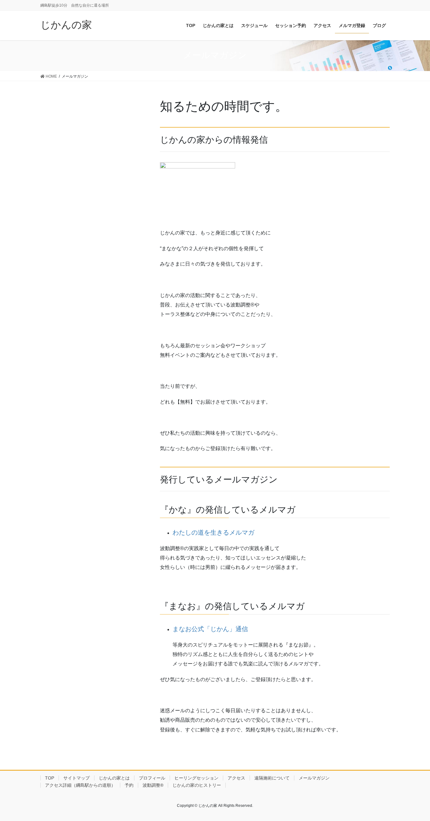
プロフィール (152, 777)
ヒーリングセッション (196, 777)
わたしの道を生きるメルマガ (213, 532)
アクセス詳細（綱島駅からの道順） (80, 785)
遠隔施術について (272, 777)
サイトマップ (76, 777)
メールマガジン (314, 777)
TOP (49, 777)
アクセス (236, 777)
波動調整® (153, 785)
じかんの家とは (114, 777)
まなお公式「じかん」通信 (210, 628)
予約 (129, 785)
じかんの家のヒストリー (197, 785)
